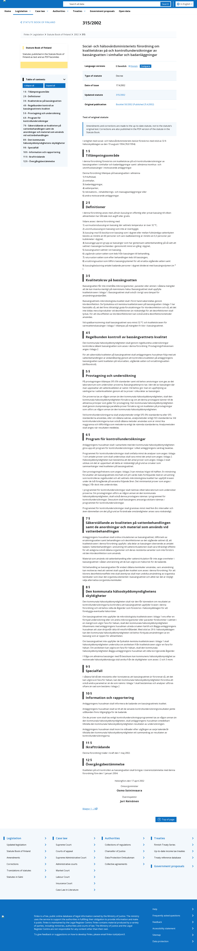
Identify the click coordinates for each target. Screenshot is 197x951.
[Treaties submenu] (85, 11)
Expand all (50, 85)
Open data (124, 11)
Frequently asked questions (166, 915)
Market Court (63, 870)
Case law (40, 11)
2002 (76, 34)
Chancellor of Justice (115, 851)
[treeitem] (44, 91)
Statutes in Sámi (15, 876)
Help (155, 909)
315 (83, 34)
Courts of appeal (64, 851)
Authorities (59, 11)
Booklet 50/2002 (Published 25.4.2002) (135, 104)
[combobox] (111, 4)
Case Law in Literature (67, 889)
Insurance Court (64, 883)
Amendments (13, 857)
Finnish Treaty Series (164, 844)
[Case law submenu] (47, 11)
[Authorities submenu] (68, 11)
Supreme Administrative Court (71, 857)
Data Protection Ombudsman (119, 857)
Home (8, 11)
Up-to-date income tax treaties (169, 851)
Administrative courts (66, 864)
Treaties (77, 11)
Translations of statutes (19, 870)
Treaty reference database (167, 857)
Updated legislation (16, 844)
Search (165, 4)
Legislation (21, 11)
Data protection (160, 941)
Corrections (12, 864)
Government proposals (102, 11)
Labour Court (63, 876)
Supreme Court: (64, 844)
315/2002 (120, 94)
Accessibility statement (164, 928)
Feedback (157, 922)
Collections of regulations (118, 844)
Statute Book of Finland (39, 22)
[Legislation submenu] (30, 11)
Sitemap (157, 934)
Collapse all (29, 85)
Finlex (26, 34)
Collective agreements (116, 864)
